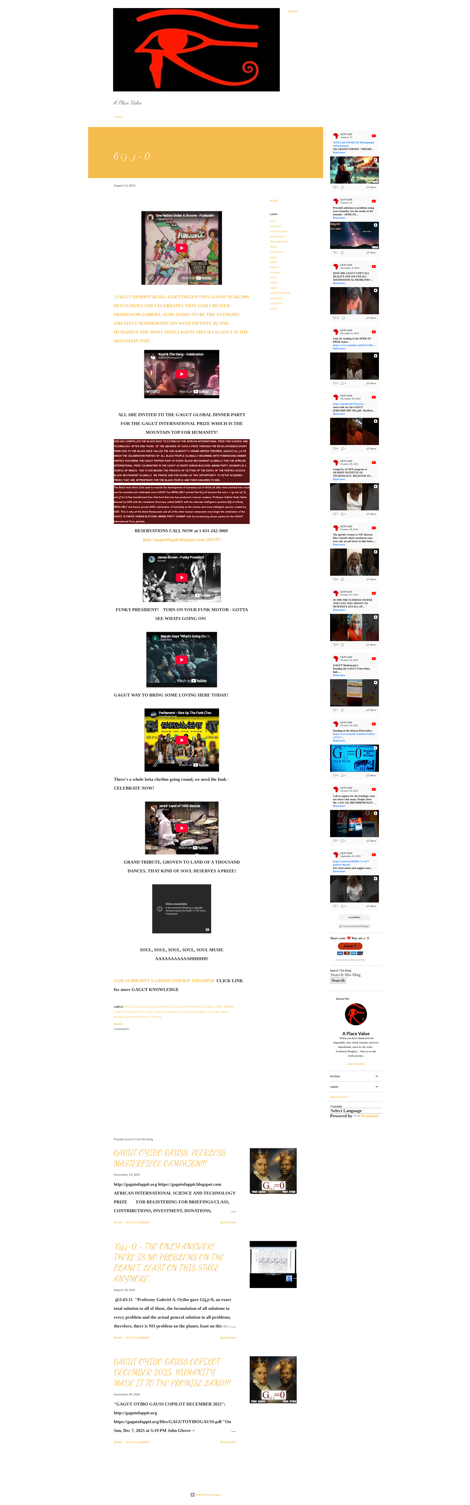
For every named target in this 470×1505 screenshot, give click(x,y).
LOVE (273, 277)
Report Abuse (339, 1096)
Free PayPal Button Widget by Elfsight (350, 960)
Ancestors (275, 226)
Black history (277, 236)
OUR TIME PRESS (280, 292)
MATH (273, 282)
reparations (276, 298)
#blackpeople (367, 142)
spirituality (276, 303)
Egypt (273, 256)
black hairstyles (279, 231)
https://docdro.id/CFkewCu (348, 404)
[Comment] (341, 187)
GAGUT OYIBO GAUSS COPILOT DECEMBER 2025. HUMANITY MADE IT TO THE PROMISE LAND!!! (172, 1372)
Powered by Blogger (208, 1494)
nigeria (274, 287)
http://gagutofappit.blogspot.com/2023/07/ (182, 539)
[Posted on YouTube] (374, 136)
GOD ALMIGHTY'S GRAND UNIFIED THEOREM (164, 980)
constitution (277, 251)
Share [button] (274, 200)
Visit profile (356, 1064)
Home (119, 116)
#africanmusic (341, 145)
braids (273, 246)
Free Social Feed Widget (356, 926)
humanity (275, 272)
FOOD (273, 262)
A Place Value (356, 1033)
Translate (370, 1115)
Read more (228, 1222)
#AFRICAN (352, 142)
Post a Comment (138, 1222)
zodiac (273, 308)
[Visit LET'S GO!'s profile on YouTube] (336, 136)
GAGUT (274, 267)
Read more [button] (339, 152)
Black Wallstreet (279, 241)
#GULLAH (339, 142)
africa (273, 221)
